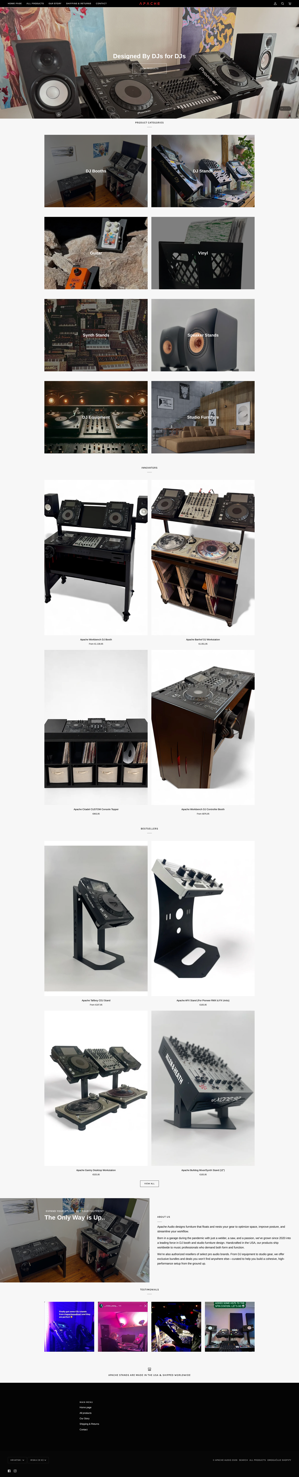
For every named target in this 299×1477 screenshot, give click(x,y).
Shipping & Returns (89, 1424)
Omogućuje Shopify (279, 1460)
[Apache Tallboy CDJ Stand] (96, 918)
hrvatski (16, 1460)
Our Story (85, 1418)
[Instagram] (15, 1471)
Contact (84, 1429)
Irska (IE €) (37, 1460)
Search (243, 1460)
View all (149, 1183)
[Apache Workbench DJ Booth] (96, 557)
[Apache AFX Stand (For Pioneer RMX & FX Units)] (203, 918)
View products (149, 68)
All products (86, 1413)
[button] (35, 3)
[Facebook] (9, 1471)
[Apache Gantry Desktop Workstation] (96, 1088)
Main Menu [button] (86, 1402)
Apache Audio (223, 1460)
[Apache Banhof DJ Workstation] (203, 557)
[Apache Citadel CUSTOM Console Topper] (96, 727)
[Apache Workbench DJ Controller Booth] (203, 727)
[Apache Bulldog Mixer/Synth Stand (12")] (203, 1088)
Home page (85, 1407)
